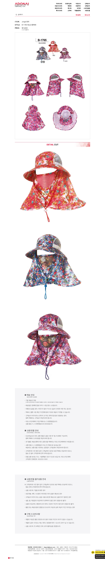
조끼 (36, 556)
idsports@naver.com (49, 547)
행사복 (68, 558)
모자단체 (37, 558)
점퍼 (65, 556)
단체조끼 (39, 556)
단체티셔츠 (25, 556)
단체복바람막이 (61, 556)
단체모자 (48, 556)
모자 (46, 556)
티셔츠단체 (30, 558)
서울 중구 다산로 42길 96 (34, 550)
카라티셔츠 (41, 558)
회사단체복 (26, 558)
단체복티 (33, 556)
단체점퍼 (68, 556)
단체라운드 (65, 558)
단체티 (21, 556)
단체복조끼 (43, 556)
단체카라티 (45, 558)
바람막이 (52, 556)
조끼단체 (34, 558)
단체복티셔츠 (29, 556)
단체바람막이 (56, 556)
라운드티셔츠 (60, 558)
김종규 (61, 547)
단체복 (19, 556)
